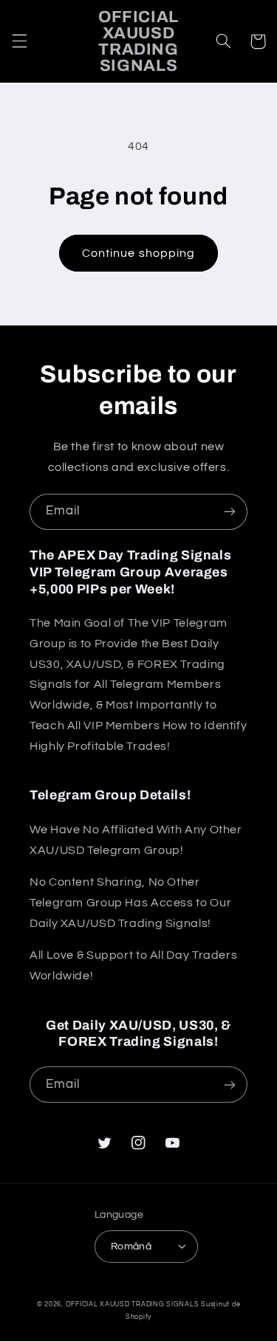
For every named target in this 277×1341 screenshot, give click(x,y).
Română (131, 1246)
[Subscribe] (230, 512)
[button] (19, 41)
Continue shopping (138, 253)
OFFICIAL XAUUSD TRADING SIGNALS (132, 1304)
